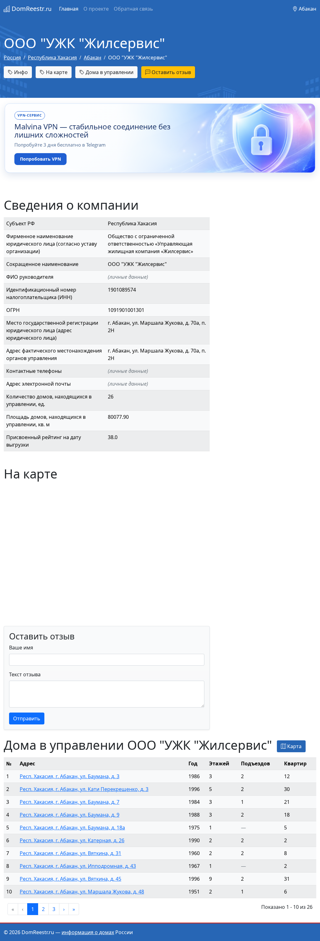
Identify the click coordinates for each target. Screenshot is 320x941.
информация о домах (88, 932)
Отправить (26, 718)
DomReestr (31, 8)
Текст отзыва (25, 674)
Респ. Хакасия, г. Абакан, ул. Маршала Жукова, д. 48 (82, 891)
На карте (56, 72)
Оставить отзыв (170, 72)
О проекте (96, 8)
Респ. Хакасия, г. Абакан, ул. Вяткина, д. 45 (70, 878)
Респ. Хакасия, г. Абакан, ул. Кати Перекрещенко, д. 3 (84, 789)
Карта (294, 746)
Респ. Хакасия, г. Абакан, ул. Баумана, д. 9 (69, 814)
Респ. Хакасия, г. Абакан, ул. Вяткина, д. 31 (70, 853)
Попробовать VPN (40, 159)
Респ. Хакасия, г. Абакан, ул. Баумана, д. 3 (69, 776)
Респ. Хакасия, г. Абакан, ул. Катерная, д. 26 (72, 840)
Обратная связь (133, 8)
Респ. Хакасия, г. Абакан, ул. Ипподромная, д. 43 (78, 866)
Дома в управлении (108, 72)
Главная (68, 8)
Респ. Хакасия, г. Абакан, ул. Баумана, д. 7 (69, 801)
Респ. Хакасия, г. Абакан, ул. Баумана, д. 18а (72, 827)
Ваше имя (21, 647)
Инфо (20, 72)
